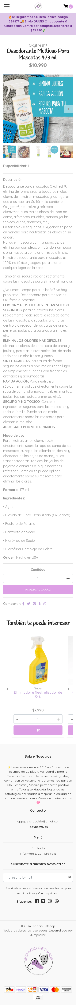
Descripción (12, 179)
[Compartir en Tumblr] (40, 604)
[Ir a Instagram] (50, 902)
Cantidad (38, 569)
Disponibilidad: (15, 166)
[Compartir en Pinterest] (34, 604)
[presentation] (7, 109)
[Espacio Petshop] (38, 6)
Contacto (38, 848)
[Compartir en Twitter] (28, 604)
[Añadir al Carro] (38, 730)
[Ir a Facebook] (37, 902)
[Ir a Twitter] (43, 902)
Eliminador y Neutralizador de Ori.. (38, 694)
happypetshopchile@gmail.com (38, 821)
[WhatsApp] (57, 902)
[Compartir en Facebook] (23, 604)
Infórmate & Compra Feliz (38, 853)
